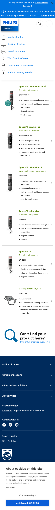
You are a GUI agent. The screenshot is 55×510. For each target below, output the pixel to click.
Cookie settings (27, 495)
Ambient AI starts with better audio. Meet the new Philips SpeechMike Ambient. (28, 13)
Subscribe (7, 411)
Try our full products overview (34, 342)
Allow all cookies (27, 503)
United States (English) (35, 4)
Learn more (10, 487)
